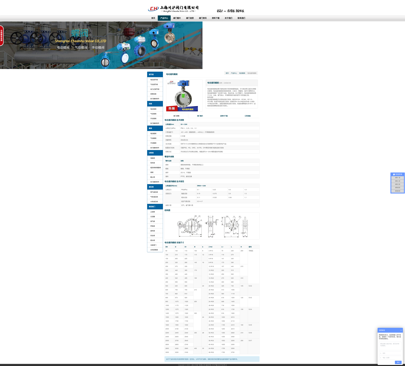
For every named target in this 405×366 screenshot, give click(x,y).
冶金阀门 (153, 245)
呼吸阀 (152, 226)
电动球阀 (153, 109)
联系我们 (241, 18)
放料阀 (152, 231)
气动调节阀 (154, 84)
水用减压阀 (154, 201)
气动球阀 (153, 114)
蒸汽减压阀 (154, 192)
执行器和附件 (154, 99)
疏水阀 (152, 240)
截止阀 (152, 177)
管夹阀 (152, 163)
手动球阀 (153, 118)
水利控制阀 (154, 250)
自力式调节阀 (154, 89)
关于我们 (228, 18)
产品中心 (164, 18)
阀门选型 (190, 18)
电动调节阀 (154, 80)
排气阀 (152, 221)
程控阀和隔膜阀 (155, 167)
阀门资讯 (203, 18)
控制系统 (153, 94)
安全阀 (152, 235)
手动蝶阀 (153, 143)
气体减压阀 (154, 197)
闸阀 (151, 172)
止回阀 (152, 212)
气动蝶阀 (153, 138)
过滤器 (152, 216)
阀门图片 (177, 18)
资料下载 (215, 18)
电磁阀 (152, 158)
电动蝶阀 (153, 133)
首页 (153, 18)
